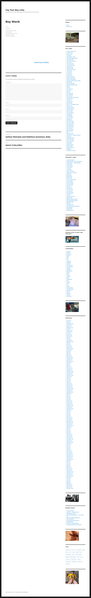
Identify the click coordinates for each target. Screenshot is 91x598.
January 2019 (69, 347)
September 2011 (70, 459)
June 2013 (69, 429)
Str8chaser (69, 136)
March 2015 (69, 400)
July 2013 (68, 428)
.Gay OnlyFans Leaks (71, 57)
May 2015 (69, 397)
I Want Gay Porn (70, 125)
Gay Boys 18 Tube (70, 107)
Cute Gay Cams (70, 101)
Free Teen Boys (70, 182)
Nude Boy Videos (70, 202)
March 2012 (69, 450)
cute (73, 552)
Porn (78, 556)
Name (7, 102)
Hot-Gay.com (69, 190)
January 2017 (69, 369)
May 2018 (69, 353)
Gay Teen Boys (9, 32)
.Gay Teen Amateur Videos (72, 58)
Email (8, 109)
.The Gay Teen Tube (71, 65)
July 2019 (68, 343)
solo (81, 556)
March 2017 (69, 366)
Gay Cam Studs (70, 185)
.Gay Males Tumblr (70, 160)
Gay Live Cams (70, 111)
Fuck (73, 554)
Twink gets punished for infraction (74, 524)
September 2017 (70, 361)
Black (68, 257)
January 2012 (69, 453)
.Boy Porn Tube (70, 52)
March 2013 (69, 433)
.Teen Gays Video (70, 64)
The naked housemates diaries (73, 206)
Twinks (68, 286)
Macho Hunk (69, 197)
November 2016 (70, 372)
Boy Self (68, 91)
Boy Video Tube (70, 93)
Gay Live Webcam (70, 112)
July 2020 (68, 337)
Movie (13, 33)
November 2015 (70, 389)
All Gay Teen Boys (70, 76)
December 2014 (70, 404)
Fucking (68, 264)
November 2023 (70, 323)
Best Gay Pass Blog (70, 83)
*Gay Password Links (71, 69)
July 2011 (68, 461)
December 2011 (70, 454)
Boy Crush (69, 90)
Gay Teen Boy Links (15, 10)
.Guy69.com (69, 62)
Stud (67, 280)
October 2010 (69, 474)
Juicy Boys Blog (70, 192)
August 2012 (69, 443)
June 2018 (69, 351)
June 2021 (69, 333)
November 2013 (70, 422)
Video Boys (8, 34)
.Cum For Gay (69, 54)
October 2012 (69, 440)
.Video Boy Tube (70, 68)
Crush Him (69, 100)
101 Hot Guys (69, 71)
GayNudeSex (69, 119)
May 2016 (69, 380)
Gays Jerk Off (69, 188)
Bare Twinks (69, 82)
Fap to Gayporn (70, 181)
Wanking (8, 36)
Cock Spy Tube (70, 98)
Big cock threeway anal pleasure (73, 517)
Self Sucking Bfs (70, 133)
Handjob (68, 268)
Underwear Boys (70, 289)
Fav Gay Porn (69, 105)
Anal (73, 549)
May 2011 (68, 464)
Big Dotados (69, 175)
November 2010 (70, 473)
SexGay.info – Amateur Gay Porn (73, 135)
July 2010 (68, 478)
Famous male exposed (71, 179)
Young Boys (12, 36)
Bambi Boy (69, 174)
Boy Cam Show (70, 89)
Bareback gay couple (71, 513)
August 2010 (69, 477)
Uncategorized (70, 287)
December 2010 (70, 471)
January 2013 (69, 436)
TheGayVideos (70, 207)
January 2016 (69, 386)
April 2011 (69, 466)
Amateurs (8, 30)
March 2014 (69, 417)
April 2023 (69, 326)
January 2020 (69, 340)
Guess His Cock (70, 189)
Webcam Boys (69, 146)
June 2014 (69, 413)
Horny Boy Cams (70, 124)
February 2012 (70, 452)
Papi (67, 132)
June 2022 (69, 329)
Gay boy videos (70, 265)
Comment (9, 82)
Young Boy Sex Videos (71, 150)
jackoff (67, 556)
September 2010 (70, 475)
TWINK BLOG (69, 209)
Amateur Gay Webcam (71, 79)
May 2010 (69, 481)
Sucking (68, 282)
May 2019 (69, 344)
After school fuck (70, 519)
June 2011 (69, 463)
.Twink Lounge (70, 66)
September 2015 (70, 392)
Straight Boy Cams (70, 138)
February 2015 (70, 401)
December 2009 (70, 488)
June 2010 (69, 480)
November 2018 (70, 348)
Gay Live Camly (70, 110)
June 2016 (69, 379)
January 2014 (69, 420)
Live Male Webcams (71, 196)
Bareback (68, 252)
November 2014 (70, 406)
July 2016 (68, 378)
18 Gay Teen (69, 73)
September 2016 (70, 375)
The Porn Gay (69, 142)
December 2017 (70, 358)
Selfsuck (68, 276)
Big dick (12, 30)
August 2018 (69, 350)
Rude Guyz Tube (70, 204)
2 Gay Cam (69, 168)
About (68, 25)
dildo (77, 552)
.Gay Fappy (69, 55)
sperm (68, 278)
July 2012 (68, 445)
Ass (75, 549)
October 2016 (69, 373)
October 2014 (69, 407)
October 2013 (69, 424)
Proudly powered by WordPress (21, 592)
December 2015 (70, 387)
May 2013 (68, 431)
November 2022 (70, 327)
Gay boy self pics (70, 183)
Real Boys (69, 203)
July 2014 (68, 411)
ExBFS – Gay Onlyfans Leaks (73, 104)
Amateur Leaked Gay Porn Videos (74, 80)
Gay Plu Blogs (69, 115)
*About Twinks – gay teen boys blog (74, 161)
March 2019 (69, 346)
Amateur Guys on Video (71, 172)
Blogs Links (69, 26)
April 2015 (69, 399)
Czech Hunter (69, 103)
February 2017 (70, 368)
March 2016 (69, 383)
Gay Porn (68, 186)
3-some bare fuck (70, 510)
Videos (12, 34)
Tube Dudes (69, 143)
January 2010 (69, 487)
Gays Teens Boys (70, 121)
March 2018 (69, 355)
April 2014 (69, 415)
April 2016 (69, 382)
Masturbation (8, 33)
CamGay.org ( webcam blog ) (73, 97)
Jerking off (69, 269)
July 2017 (68, 364)
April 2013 (69, 432)
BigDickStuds (69, 176)
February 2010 (70, 485)
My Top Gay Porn (70, 129)
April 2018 (69, 354)
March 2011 (69, 467)
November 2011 (70, 456)
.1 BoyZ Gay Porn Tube (71, 51)
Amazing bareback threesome (73, 520)
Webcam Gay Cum (70, 147)
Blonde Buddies (70, 521)
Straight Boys (69, 279)
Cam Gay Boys (69, 96)
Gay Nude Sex (69, 114)
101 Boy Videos (70, 165)
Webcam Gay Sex (70, 210)
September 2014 (70, 408)
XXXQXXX (69, 149)
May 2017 (69, 365)
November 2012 (70, 439)
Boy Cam (68, 87)
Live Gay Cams (70, 128)
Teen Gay (68, 559)
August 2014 (69, 410)
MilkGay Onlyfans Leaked (72, 199)
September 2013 (70, 425)
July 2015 (68, 394)
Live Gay (68, 195)
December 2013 (70, 421)
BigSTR (68, 86)
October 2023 (69, 325)
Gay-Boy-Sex (69, 118)
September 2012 (70, 442)
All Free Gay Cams (70, 171)
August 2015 (69, 393)
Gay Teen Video (70, 117)
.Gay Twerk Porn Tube (71, 61)
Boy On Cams (69, 178)
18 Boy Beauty (69, 167)
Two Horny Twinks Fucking (72, 523)
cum (67, 259)
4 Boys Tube (69, 169)
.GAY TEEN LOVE (70, 59)
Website (8, 115)
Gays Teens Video (70, 122)
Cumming (69, 261)
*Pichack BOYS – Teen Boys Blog (74, 162)
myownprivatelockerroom (72, 200)
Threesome (73, 559)
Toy (67, 285)
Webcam (68, 294)
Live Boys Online (70, 126)
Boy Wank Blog (70, 94)
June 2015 (69, 396)
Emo (80, 552)
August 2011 (69, 460)
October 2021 (69, 332)
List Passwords (70, 193)
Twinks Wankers (70, 145)
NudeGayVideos (70, 131)
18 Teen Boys (69, 75)
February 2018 (70, 357)
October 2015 (69, 390)
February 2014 (70, 418)
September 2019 (70, 341)
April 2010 (69, 482)
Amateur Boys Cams (71, 78)
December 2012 (70, 438)
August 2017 (69, 362)
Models (68, 272)
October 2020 (69, 336)
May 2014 (69, 414)
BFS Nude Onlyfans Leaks (72, 84)
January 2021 (69, 334)
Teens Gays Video (70, 140)
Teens (16, 33)
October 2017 (69, 359)
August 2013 (69, 426)
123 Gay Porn (69, 72)
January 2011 (69, 470)
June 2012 (69, 446)
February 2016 (70, 385)
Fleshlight (69, 262)
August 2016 (69, 376)
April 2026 (69, 320)
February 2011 (69, 468)
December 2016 (70, 371)
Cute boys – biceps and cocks (73, 512)
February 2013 (69, 435)
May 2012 (69, 447)
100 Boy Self (69, 164)
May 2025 (69, 322)
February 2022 (70, 330)
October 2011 (69, 457)
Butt (67, 552)
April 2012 (69, 449)
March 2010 (69, 484)
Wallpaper (74, 561)
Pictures (68, 275)
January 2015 (69, 403)
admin (7, 26)
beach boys (69, 254)
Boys (15, 30)
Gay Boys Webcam (70, 108)
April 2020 (69, 339)
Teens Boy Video (70, 139)
